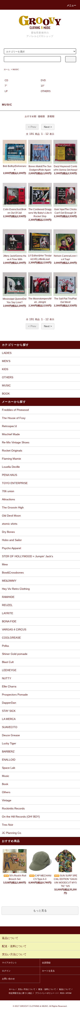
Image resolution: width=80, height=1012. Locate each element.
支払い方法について (26, 989)
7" (6, 85)
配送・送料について (47, 989)
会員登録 (46, 962)
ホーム (7, 69)
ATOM (68, 993)
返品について (65, 989)
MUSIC (16, 69)
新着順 (50, 116)
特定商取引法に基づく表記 (20, 993)
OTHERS (45, 91)
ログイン (6, 971)
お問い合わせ (8, 979)
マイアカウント (9, 962)
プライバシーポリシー (45, 993)
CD (6, 80)
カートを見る (48, 971)
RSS (62, 993)
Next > (48, 126)
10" (42, 85)
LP (6, 91)
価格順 (41, 116)
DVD (43, 80)
